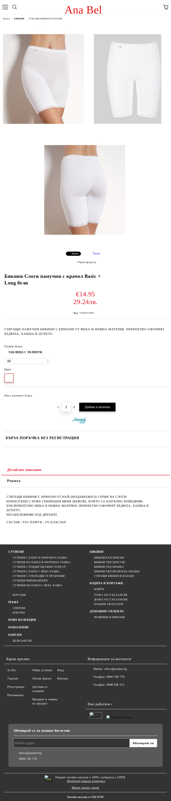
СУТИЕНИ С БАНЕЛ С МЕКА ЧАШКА (36, 571)
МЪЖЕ (13, 602)
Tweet (96, 253)
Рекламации (15, 695)
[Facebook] (93, 693)
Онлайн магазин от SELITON (85, 797)
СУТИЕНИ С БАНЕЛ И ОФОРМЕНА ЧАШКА (40, 557)
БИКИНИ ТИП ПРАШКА (109, 566)
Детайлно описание (24, 470)
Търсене (12, 678)
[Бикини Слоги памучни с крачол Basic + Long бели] (43, 79)
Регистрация (15, 686)
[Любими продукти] (156, 7)
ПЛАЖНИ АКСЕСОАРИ (108, 604)
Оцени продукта (87, 262)
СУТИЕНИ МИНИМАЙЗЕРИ (30, 580)
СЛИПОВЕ (19, 608)
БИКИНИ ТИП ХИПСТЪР (109, 562)
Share (75, 253)
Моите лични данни (85, 787)
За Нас (11, 670)
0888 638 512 (115, 684)
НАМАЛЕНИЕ (18, 627)
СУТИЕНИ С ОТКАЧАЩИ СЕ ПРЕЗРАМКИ (39, 576)
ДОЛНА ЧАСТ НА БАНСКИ (111, 599)
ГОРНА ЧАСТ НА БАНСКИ (110, 595)
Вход (60, 670)
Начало (6, 18)
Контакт (62, 678)
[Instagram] (102, 693)
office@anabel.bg (115, 669)
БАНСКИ (15, 634)
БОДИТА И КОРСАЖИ (106, 583)
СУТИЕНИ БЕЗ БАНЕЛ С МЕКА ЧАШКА (37, 585)
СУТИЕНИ (16, 551)
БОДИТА (99, 589)
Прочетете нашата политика (86, 781)
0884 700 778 (115, 676)
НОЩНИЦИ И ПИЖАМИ (109, 617)
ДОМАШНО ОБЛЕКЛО (107, 611)
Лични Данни (41, 678)
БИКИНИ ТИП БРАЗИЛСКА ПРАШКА (117, 571)
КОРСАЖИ (19, 595)
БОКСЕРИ (19, 612)
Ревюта (13, 481)
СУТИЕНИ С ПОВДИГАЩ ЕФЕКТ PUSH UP (39, 566)
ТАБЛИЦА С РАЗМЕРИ (25, 352)
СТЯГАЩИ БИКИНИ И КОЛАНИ (45, 18)
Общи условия (42, 670)
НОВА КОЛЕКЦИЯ (22, 619)
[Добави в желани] (161, 393)
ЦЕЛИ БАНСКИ (22, 640)
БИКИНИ (19, 18)
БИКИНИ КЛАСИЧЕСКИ (109, 557)
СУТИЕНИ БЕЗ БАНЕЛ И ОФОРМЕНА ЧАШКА (41, 562)
